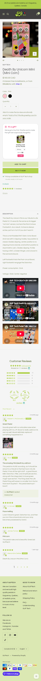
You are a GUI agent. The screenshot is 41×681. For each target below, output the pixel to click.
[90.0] (14, 395)
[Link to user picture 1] (8, 443)
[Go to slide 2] (19, 60)
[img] (8, 415)
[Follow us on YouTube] (14, 635)
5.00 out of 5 (26, 366)
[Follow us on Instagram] (10, 635)
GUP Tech (6, 65)
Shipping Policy (29, 598)
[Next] (37, 60)
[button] (8, 189)
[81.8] (25, 395)
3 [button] (21, 567)
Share (5, 193)
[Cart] (37, 14)
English (22, 649)
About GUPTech (29, 586)
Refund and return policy (30, 592)
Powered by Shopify (19, 655)
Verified (19, 403)
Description (8, 214)
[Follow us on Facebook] (5, 635)
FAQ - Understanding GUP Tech (29, 605)
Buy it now (20, 170)
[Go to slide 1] (17, 60)
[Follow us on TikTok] (5, 640)
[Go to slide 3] (21, 60)
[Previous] (3, 60)
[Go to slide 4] (23, 60)
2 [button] (17, 567)
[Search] (8, 14)
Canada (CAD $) (9, 649)
